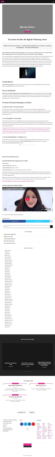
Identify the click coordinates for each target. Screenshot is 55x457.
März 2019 (7, 294)
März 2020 (7, 274)
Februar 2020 (7, 276)
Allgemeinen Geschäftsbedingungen (10, 419)
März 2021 (7, 255)
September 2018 (8, 304)
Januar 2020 (7, 278)
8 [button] (30, 371)
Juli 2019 (6, 287)
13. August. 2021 (15, 398)
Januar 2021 (7, 258)
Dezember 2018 (8, 299)
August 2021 (7, 250)
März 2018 (7, 314)
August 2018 (7, 305)
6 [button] (28, 371)
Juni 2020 (6, 270)
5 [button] (27, 371)
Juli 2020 (6, 268)
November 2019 (8, 281)
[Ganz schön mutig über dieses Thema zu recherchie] (39, 436)
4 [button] (26, 371)
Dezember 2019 (8, 279)
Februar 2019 (7, 296)
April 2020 (7, 273)
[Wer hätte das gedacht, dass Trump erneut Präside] (44, 430)
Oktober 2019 (7, 283)
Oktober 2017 (7, 322)
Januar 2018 (7, 317)
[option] (10, 356)
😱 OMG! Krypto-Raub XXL (9, 238)
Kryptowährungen (20, 214)
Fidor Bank (15, 214)
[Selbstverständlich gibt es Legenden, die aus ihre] (50, 436)
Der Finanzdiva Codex (7, 423)
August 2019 (7, 286)
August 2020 (7, 266)
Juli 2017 (6, 327)
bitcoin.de (6, 214)
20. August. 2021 (41, 387)
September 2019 (8, 284)
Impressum (5, 424)
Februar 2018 (7, 315)
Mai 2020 (6, 271)
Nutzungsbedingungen (7, 428)
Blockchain (12, 214)
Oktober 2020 (7, 263)
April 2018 (7, 312)
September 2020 (8, 265)
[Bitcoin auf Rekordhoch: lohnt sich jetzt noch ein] (39, 430)
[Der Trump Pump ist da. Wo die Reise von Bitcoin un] (44, 436)
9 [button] (31, 371)
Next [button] (52, 357)
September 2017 (8, 323)
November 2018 (8, 300)
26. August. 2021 (15, 387)
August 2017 (7, 325)
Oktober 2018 (7, 302)
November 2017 (8, 320)
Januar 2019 (7, 297)
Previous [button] (3, 357)
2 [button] (24, 371)
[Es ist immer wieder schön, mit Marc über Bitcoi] (44, 425)
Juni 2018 (6, 309)
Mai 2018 (6, 310)
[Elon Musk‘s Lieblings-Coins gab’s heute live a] (39, 425)
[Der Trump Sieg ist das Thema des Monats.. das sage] (50, 430)
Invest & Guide (15, 383)
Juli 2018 (6, 307)
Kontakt (4, 426)
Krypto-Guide (41, 383)
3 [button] (25, 371)
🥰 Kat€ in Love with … (8, 236)
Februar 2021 (7, 257)
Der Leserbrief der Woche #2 (9, 243)
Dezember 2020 (8, 260)
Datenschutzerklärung (7, 421)
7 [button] (29, 371)
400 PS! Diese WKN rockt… (9, 240)
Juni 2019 (6, 289)
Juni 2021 (6, 253)
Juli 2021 (6, 252)
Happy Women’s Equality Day (10, 234)
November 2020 (8, 261)
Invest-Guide (27, 31)
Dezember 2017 (8, 318)
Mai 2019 (6, 291)
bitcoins (9, 214)
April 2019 (7, 292)
